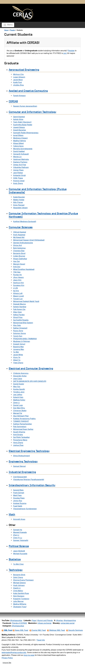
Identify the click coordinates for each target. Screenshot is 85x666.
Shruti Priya (17, 317)
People (12, 30)
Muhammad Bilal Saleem (23, 322)
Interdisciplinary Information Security (32, 485)
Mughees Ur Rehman (21, 341)
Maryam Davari (19, 264)
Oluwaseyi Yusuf (19, 606)
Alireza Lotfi (17, 293)
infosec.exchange (44, 623)
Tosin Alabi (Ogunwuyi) (22, 122)
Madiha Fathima (19, 140)
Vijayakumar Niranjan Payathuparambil (28, 479)
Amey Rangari (18, 205)
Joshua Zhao (18, 445)
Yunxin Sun (17, 336)
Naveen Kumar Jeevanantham (25, 106)
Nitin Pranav (18, 202)
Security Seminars (75, 630)
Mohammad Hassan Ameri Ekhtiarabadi (28, 240)
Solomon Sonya (19, 333)
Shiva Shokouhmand (21, 455)
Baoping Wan (18, 346)
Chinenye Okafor (19, 410)
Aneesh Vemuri (19, 344)
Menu (10, 24)
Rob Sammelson (19, 426)
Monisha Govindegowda (22, 148)
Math (12, 514)
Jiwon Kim (17, 280)
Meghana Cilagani (20, 138)
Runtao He (17, 274)
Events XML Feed (38, 630)
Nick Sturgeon (18, 596)
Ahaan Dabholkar (20, 258)
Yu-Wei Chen (18, 564)
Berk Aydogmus (19, 248)
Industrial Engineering (22, 471)
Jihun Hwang (18, 277)
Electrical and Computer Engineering (31, 368)
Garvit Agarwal (19, 116)
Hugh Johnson (19, 585)
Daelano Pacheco (20, 162)
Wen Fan (16, 386)
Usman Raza (18, 170)
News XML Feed (21, 630)
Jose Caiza (17, 378)
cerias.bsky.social (67, 623)
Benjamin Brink (19, 574)
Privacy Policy (7, 657)
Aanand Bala (18, 490)
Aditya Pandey (19, 314)
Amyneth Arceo (19, 519)
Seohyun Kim (18, 282)
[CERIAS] (22, 13)
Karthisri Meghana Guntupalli (24, 221)
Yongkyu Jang (18, 392)
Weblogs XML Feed (57, 630)
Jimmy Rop (17, 500)
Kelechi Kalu (18, 397)
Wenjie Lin (17, 156)
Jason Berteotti (19, 551)
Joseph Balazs (19, 127)
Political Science (19, 546)
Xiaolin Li (17, 588)
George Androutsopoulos (23, 242)
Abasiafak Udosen (20, 207)
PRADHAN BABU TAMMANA (25, 338)
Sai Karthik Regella (20, 320)
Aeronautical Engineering (24, 69)
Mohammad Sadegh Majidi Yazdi (26, 301)
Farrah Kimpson (19, 95)
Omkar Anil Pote (19, 164)
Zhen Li (16, 535)
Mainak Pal (17, 413)
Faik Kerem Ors (19, 309)
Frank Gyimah (18, 492)
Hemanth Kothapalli (21, 154)
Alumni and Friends (45, 620)
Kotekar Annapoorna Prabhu (24, 418)
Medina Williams (19, 604)
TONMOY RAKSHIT (21, 421)
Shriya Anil (17, 245)
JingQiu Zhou (18, 85)
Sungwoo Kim (18, 285)
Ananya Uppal (18, 180)
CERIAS (13, 101)
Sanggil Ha (17, 529)
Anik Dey (16, 266)
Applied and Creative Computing (28, 90)
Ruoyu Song (18, 330)
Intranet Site (7, 662)
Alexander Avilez (20, 376)
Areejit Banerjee (19, 130)
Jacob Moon (18, 79)
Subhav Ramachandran (22, 424)
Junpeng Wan (18, 349)
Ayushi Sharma (19, 432)
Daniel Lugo (18, 405)
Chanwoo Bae (18, 250)
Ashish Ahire (18, 119)
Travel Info (41, 640)
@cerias (59, 620)
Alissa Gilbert (18, 143)
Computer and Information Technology (32, 111)
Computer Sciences (21, 227)
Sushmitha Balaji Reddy (22, 124)
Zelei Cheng (18, 577)
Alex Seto (17, 325)
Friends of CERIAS (19, 623)
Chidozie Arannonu (20, 373)
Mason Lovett (18, 296)
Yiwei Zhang (18, 362)
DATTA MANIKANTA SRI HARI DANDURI (29, 381)
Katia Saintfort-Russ (21, 593)
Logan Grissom (19, 77)
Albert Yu (16, 360)
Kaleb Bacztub (19, 197)
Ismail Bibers (18, 135)
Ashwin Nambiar (19, 306)
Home (6, 30)
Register (71, 50)
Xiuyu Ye (16, 357)
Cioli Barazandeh (20, 476)
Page (34, 620)
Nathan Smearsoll (20, 328)
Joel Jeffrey (17, 394)
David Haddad (19, 151)
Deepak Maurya (19, 304)
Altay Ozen (17, 312)
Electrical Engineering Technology (29, 450)
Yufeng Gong (18, 146)
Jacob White (18, 354)
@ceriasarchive (70, 620)
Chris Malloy (18, 590)
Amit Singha (18, 434)
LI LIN (15, 288)
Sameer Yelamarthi (20, 540)
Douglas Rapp (19, 498)
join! (65, 53)
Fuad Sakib (17, 506)
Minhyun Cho (18, 74)
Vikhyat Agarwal (19, 232)
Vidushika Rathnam (21, 167)
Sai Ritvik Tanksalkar (21, 437)
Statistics (15, 559)
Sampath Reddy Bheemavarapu (25, 132)
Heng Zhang (18, 442)
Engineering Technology (23, 461)
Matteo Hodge (18, 199)
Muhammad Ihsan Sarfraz (23, 429)
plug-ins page (29, 655)
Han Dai (16, 261)
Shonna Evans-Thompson (23, 580)
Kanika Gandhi (19, 389)
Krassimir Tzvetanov (21, 598)
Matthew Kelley (19, 400)
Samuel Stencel (19, 466)
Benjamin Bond (19, 253)
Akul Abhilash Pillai (21, 416)
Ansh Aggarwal (19, 234)
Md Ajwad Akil (18, 237)
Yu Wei (16, 352)
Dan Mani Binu (19, 408)
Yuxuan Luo (18, 298)
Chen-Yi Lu (17, 537)
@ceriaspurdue (16, 620)
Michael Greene (19, 582)
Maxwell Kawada (20, 532)
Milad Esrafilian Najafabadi (23, 269)
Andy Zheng (18, 183)
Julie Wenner (18, 601)
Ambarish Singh (19, 175)
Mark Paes (17, 495)
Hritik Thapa (18, 178)
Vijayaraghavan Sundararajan (25, 508)
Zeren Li (16, 402)
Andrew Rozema (19, 503)
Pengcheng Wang (20, 440)
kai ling (16, 290)
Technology (16, 569)
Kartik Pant (17, 82)
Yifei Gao (16, 272)
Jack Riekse (18, 172)
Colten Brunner (19, 256)
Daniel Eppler (18, 384)
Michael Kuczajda (20, 553)
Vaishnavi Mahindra (21, 159)
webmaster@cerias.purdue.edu (14, 652)
